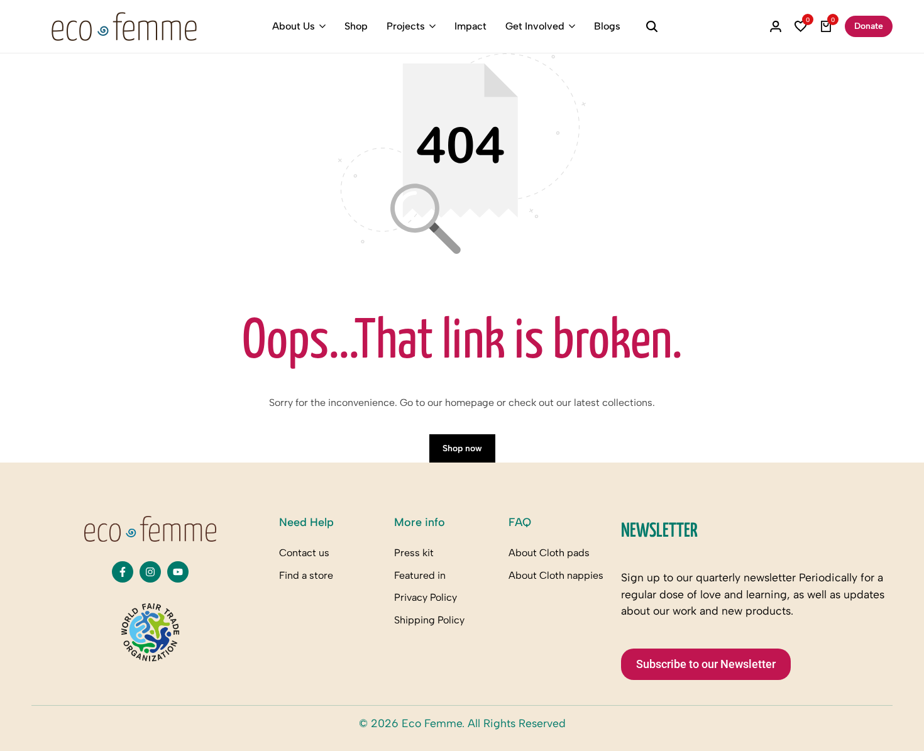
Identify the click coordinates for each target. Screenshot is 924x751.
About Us (293, 26)
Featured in (420, 575)
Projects (406, 26)
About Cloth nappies (556, 575)
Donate (868, 26)
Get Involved (534, 26)
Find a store (306, 575)
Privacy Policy (425, 597)
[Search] (651, 26)
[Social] (122, 572)
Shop (356, 26)
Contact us (304, 553)
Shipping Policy (429, 620)
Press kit (414, 553)
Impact (470, 26)
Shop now (462, 448)
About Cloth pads (549, 553)
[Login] (775, 26)
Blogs (607, 26)
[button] (800, 26)
